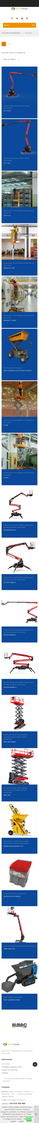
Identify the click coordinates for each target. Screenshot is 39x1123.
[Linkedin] (17, 18)
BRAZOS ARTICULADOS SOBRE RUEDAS (17, 106)
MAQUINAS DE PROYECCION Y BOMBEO (16, 841)
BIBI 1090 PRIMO (10, 742)
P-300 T (6, 478)
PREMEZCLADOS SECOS (21, 843)
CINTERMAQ (6, 1064)
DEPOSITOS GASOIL (10, 893)
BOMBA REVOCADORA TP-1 (13, 846)
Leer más (11, 116)
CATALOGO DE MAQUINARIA (11, 33)
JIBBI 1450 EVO (9, 949)
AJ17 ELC (7, 163)
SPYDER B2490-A (10, 687)
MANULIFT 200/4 (10, 320)
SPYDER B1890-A (10, 582)
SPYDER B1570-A (10, 530)
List (9, 44)
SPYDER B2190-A (10, 635)
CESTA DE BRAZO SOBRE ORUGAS (15, 946)
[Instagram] (12, 18)
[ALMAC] (19, 1025)
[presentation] (4, 1028)
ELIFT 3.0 (7, 215)
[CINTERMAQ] (19, 8)
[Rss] (27, 18)
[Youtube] (22, 18)
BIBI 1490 (7, 795)
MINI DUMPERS (9, 368)
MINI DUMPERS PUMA (12, 1000)
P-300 (6, 425)
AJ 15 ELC (7, 111)
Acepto (21, 1121)
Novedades (8, 108)
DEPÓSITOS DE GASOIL (12, 896)
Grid (4, 44)
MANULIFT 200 (9, 268)
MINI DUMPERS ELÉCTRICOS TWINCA (18, 371)
